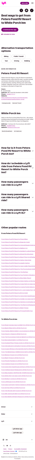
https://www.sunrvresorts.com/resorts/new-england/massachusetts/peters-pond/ (14, 98)
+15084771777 (10, 94)
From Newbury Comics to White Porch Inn (14, 379)
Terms (4, 449)
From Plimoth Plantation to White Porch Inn (14, 361)
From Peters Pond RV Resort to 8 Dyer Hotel (14, 293)
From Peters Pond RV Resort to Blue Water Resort (16, 278)
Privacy (10, 449)
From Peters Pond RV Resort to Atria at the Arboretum (17, 254)
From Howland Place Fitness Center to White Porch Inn (18, 343)
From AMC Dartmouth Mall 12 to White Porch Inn (15, 394)
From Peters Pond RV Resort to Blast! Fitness (14, 308)
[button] (32, 3)
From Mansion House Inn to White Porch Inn (14, 355)
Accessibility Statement (20, 449)
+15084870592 (10, 126)
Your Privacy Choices (8, 451)
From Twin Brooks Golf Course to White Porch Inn (16, 391)
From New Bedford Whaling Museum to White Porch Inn (18, 397)
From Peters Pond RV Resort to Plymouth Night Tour (17, 311)
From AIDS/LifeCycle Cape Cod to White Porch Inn (16, 376)
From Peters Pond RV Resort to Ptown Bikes (14, 239)
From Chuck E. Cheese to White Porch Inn (13, 334)
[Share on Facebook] (26, 10)
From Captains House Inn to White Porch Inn (14, 364)
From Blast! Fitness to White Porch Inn (13, 358)
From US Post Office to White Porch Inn (13, 388)
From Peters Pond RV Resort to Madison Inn (14, 248)
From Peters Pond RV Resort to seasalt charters (15, 263)
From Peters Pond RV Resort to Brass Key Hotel (15, 242)
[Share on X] (21, 10)
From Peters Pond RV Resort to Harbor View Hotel (16, 260)
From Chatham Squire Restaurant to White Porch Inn (17, 370)
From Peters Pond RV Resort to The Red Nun (14, 272)
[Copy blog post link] (32, 10)
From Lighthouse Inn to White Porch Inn (13, 382)
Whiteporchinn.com (13, 127)
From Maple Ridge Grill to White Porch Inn (14, 328)
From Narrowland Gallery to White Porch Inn (14, 340)
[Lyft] (4, 3)
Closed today (6, 91)
